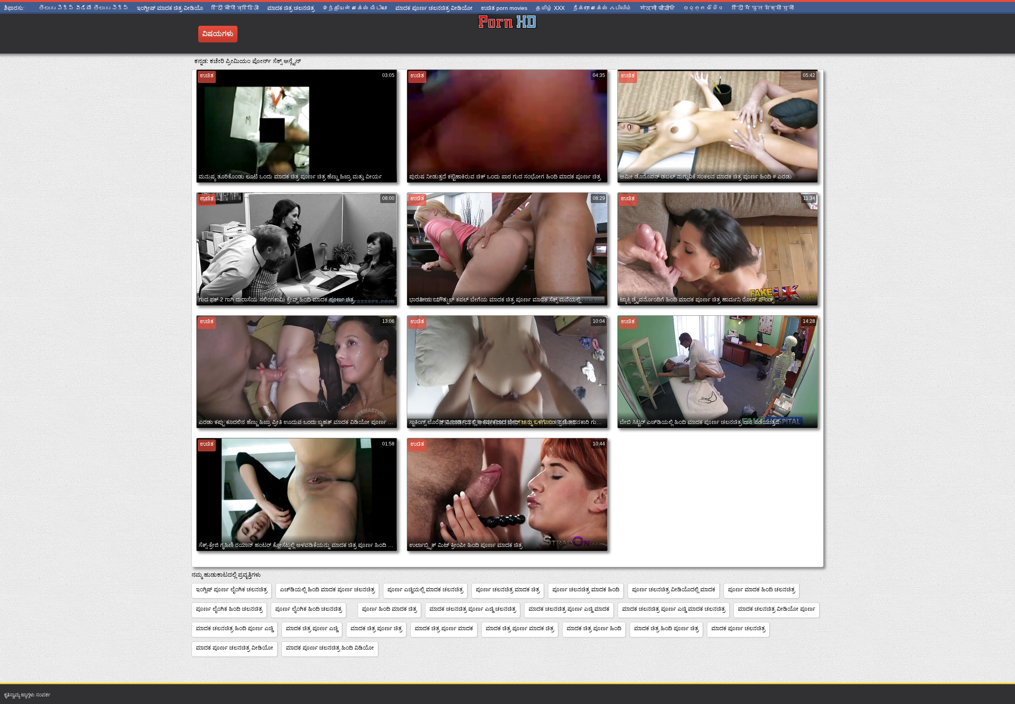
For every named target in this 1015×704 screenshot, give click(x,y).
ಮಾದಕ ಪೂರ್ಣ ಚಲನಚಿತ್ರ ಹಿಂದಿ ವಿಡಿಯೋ (330, 648)
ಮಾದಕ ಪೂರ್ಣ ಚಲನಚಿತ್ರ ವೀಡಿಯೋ (234, 648)
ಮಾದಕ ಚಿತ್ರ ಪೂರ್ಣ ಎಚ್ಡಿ (312, 628)
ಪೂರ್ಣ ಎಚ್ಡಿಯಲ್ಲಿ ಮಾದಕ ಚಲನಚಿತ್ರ (425, 589)
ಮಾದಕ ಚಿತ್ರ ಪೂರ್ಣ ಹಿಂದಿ (594, 628)
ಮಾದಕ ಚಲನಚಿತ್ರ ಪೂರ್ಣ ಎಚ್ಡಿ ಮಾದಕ (569, 609)
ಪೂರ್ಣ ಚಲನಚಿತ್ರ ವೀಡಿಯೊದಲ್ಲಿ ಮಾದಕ (673, 589)
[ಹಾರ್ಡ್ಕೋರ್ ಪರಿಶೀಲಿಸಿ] (507, 34)
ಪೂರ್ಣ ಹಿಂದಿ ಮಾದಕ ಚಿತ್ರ (389, 609)
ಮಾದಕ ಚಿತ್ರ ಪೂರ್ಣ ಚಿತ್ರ (376, 628)
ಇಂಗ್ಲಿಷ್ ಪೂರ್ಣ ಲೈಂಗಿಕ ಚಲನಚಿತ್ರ (231, 589)
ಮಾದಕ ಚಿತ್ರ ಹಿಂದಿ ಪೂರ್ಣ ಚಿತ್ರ (666, 628)
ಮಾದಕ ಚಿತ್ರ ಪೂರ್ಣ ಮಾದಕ (444, 628)
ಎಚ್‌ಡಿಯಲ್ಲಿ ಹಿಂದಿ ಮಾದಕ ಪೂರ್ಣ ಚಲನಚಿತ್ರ (327, 589)
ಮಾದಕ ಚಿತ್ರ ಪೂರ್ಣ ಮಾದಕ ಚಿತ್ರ (520, 628)
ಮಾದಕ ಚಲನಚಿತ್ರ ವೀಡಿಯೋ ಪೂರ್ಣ (776, 609)
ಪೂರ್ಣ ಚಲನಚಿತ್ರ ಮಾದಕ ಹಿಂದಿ (585, 589)
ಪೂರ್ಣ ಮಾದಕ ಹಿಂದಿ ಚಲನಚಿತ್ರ (761, 589)
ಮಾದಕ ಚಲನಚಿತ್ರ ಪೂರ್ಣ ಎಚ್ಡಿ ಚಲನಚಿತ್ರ (472, 609)
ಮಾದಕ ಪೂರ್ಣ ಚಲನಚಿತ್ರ (738, 628)
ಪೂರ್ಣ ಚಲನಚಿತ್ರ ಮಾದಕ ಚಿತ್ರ (508, 589)
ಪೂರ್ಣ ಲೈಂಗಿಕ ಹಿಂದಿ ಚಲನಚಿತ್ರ (229, 609)
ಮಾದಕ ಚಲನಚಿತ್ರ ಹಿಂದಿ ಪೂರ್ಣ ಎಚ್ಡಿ (234, 628)
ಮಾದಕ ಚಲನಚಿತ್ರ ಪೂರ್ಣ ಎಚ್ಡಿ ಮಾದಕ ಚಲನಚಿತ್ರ (673, 609)
